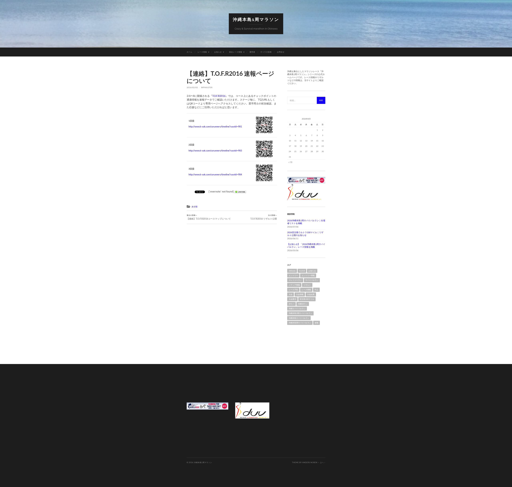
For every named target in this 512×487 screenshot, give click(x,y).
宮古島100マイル (307, 299)
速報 (316, 323)
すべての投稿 (266, 52)
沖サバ (291, 304)
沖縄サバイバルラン (297, 308)
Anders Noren (309, 462)
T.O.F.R (302, 271)
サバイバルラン (311, 280)
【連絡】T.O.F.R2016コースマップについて (209, 217)
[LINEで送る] (240, 191)
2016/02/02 (192, 87)
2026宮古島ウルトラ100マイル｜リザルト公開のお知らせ (305, 233)
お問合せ (280, 52)
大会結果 (311, 294)
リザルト (307, 285)
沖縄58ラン (302, 304)
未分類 (194, 206)
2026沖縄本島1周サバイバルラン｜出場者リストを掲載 (306, 221)
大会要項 (292, 299)
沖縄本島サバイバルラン (299, 318)
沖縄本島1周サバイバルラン (300, 313)
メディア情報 (294, 285)
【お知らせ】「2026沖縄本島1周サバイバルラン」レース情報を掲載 (306, 245)
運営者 (252, 52)
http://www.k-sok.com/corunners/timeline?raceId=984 (215, 174)
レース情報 (202, 52)
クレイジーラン (295, 280)
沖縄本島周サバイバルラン (300, 323)
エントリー (293, 275)
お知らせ (218, 52)
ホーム (189, 52)
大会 (290, 294)
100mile (292, 271)
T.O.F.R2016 (218, 95)
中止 (316, 289)
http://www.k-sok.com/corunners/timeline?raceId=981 (215, 126)
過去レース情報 (235, 52)
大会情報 (299, 294)
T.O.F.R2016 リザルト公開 (263, 217)
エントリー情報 (308, 275)
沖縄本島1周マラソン (256, 19)
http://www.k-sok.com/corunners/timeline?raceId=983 (215, 150)
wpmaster (207, 87)
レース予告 (293, 289)
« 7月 (290, 162)
